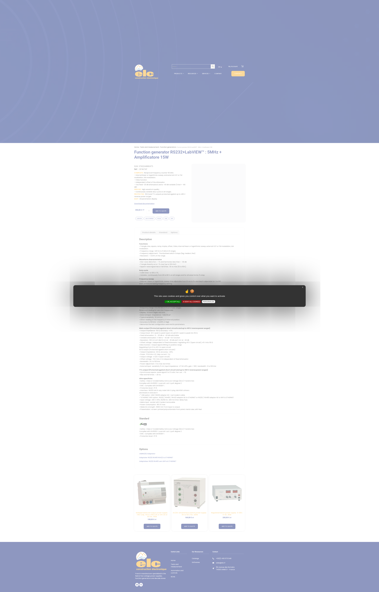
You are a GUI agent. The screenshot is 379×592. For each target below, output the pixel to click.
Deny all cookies (192, 301)
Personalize (208, 301)
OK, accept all (173, 301)
